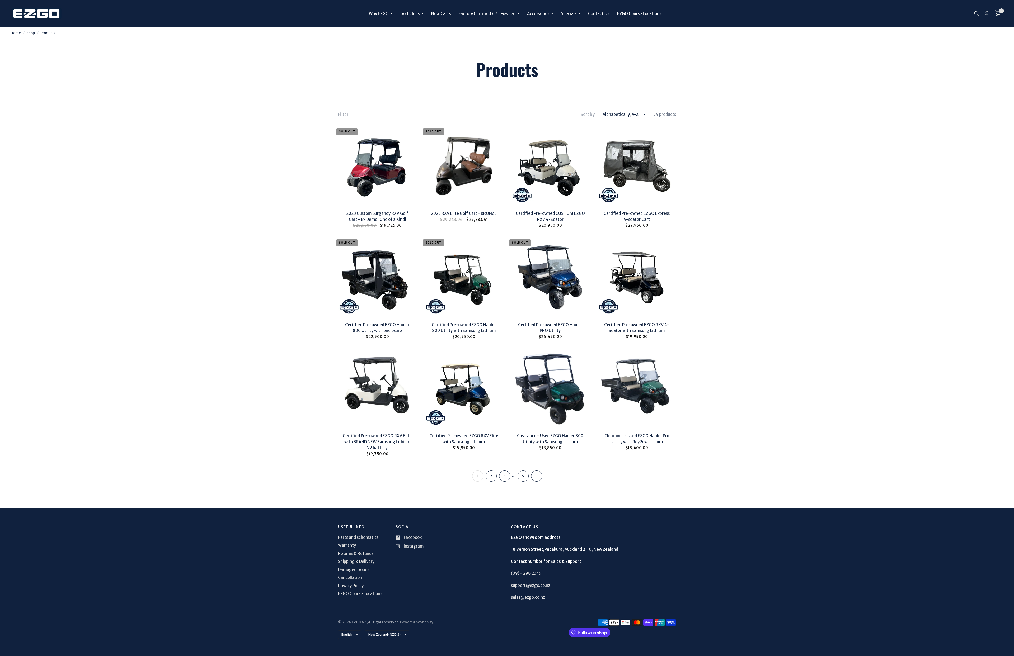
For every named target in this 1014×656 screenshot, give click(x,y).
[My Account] (987, 13)
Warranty (347, 545)
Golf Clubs (410, 13)
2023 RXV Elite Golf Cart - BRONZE (464, 213)
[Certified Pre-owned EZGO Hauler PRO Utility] (550, 276)
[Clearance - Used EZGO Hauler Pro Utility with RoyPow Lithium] (637, 387)
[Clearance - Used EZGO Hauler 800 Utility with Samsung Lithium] (550, 387)
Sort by (588, 114)
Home (16, 33)
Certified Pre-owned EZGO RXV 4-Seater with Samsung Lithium (636, 327)
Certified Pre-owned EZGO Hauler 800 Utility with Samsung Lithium (464, 327)
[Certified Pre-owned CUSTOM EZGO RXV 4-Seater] (550, 165)
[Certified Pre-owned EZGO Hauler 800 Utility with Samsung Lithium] (464, 276)
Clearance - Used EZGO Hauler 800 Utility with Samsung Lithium (550, 438)
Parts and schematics (358, 537)
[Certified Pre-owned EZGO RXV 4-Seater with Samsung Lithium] (637, 276)
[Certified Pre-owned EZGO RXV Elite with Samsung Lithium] (464, 387)
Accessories (538, 13)
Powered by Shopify (416, 622)
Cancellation (350, 577)
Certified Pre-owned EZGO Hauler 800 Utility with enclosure (377, 327)
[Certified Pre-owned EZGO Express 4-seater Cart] (637, 165)
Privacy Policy (351, 585)
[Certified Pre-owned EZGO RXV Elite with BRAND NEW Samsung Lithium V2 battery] (377, 387)
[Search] (976, 13)
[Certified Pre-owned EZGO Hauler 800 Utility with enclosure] (377, 276)
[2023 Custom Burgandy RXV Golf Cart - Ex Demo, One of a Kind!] (377, 165)
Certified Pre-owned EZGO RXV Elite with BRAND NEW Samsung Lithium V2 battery (377, 441)
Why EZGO (379, 13)
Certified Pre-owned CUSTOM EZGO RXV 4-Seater (550, 216)
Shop (30, 33)
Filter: (344, 114)
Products (47, 33)
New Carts (441, 13)
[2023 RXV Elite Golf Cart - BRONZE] (464, 165)
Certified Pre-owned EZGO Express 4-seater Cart (637, 216)
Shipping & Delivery (356, 561)
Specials (568, 13)
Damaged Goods (353, 569)
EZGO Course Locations (639, 13)
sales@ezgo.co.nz (528, 597)
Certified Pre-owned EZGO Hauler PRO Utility (550, 327)
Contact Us (598, 13)
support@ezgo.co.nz (530, 585)
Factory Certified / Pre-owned (487, 13)
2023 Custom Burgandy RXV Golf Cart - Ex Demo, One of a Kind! (377, 216)
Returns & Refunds (355, 553)
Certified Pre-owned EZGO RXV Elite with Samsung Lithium (463, 438)
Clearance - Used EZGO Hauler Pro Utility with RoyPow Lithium (636, 438)
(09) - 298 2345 (526, 573)
